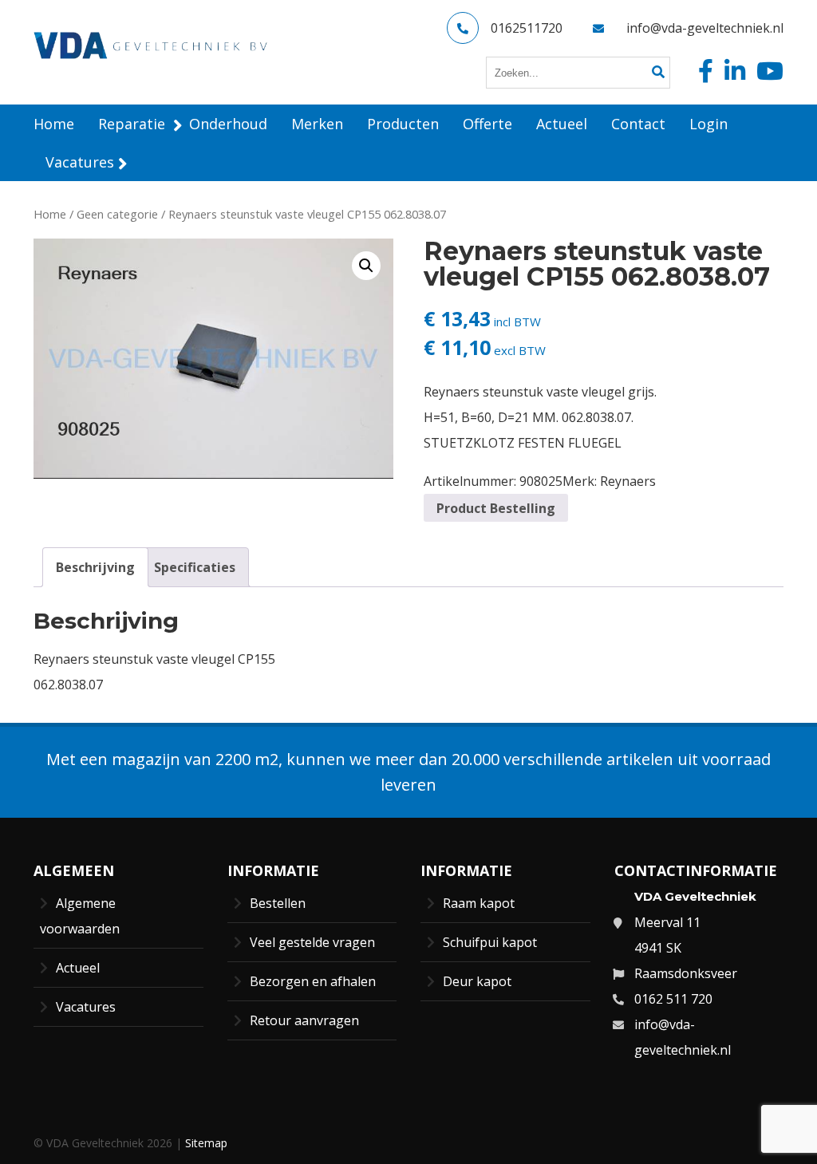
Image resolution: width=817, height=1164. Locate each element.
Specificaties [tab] (194, 567)
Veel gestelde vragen (312, 942)
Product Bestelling (495, 508)
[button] (366, 265)
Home (50, 214)
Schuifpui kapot (490, 942)
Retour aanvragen (304, 1020)
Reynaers (628, 481)
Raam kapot (479, 903)
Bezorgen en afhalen (313, 981)
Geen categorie (117, 214)
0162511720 (526, 28)
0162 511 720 (673, 999)
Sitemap (206, 1142)
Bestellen (278, 903)
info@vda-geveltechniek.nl (704, 28)
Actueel (78, 968)
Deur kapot (477, 981)
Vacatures (86, 1007)
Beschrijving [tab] (95, 567)
